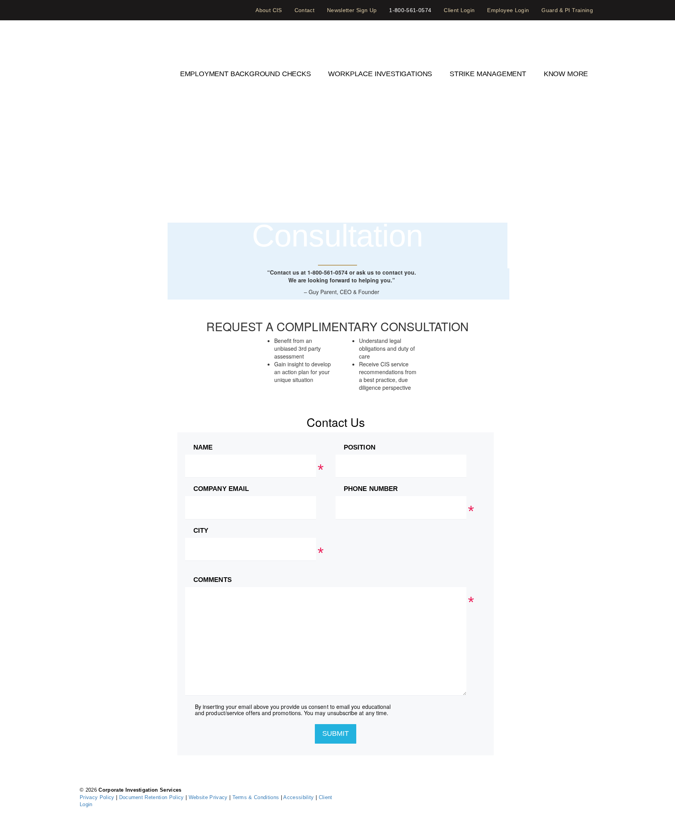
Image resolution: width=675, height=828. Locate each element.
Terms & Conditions (256, 797)
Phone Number (372, 489)
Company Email (221, 489)
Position (359, 447)
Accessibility (299, 797)
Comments (213, 580)
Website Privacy (209, 797)
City (201, 530)
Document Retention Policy (152, 797)
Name (203, 447)
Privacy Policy (98, 797)
